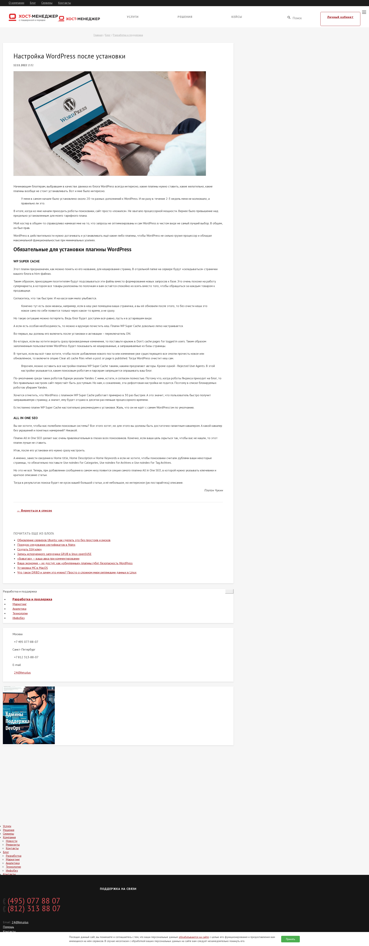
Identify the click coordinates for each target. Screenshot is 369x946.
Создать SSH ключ (29, 549)
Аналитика (19, 609)
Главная (98, 35)
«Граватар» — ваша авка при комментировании (48, 558)
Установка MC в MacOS (32, 568)
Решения (185, 17)
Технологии (20, 613)
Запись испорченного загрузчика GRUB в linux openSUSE (54, 554)
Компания (9, 837)
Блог (33, 3)
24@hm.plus (22, 672)
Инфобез (18, 618)
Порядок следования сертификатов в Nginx (46, 545)
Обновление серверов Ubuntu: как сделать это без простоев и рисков (64, 540)
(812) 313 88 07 (33, 908)
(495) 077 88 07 (33, 901)
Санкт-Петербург (23, 649)
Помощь (8, 927)
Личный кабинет (340, 17)
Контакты (64, 3)
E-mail (16, 665)
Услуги (133, 17)
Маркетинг (19, 604)
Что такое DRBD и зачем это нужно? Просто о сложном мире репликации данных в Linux (76, 572)
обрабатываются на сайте (194, 937)
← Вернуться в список (34, 510)
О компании (16, 3)
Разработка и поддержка (128, 35)
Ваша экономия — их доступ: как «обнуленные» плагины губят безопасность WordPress (75, 563)
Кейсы (236, 17)
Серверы (46, 3)
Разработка (13, 856)
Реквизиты (13, 844)
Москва (17, 634)
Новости (11, 841)
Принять (290, 939)
